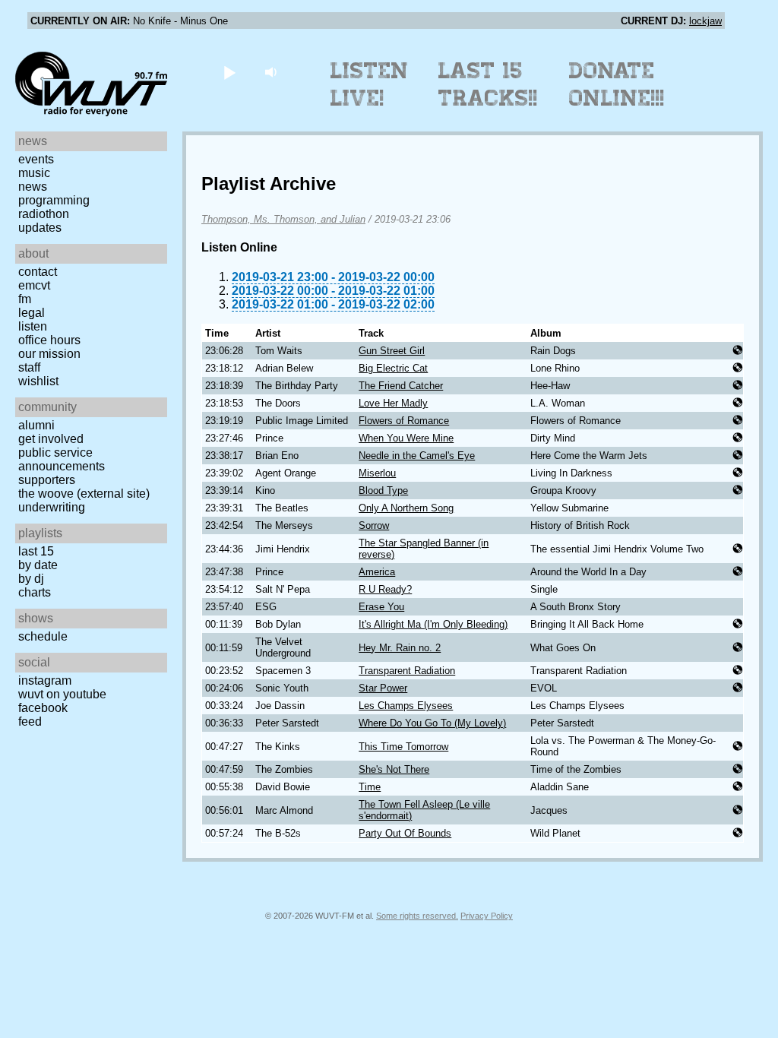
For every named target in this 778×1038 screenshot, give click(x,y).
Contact (37, 271)
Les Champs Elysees (406, 705)
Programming (54, 200)
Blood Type (383, 490)
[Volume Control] (272, 72)
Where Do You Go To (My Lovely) (432, 723)
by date (38, 565)
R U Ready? (385, 589)
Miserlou (377, 473)
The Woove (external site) (84, 493)
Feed (30, 721)
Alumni (36, 425)
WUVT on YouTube (62, 694)
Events (36, 159)
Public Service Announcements (61, 459)
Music (34, 172)
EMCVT (34, 285)
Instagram (44, 680)
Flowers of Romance (404, 420)
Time (370, 787)
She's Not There (394, 769)
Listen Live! (369, 84)
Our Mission (49, 353)
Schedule (43, 636)
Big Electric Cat (393, 368)
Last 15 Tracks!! (488, 84)
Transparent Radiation (407, 670)
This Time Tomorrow (403, 746)
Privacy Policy (486, 915)
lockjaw (705, 21)
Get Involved (51, 438)
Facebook (43, 707)
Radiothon (43, 213)
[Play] (229, 72)
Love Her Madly (393, 403)
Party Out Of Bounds (405, 833)
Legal (31, 312)
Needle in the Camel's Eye (417, 455)
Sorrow (374, 525)
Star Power (383, 688)
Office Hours (49, 340)
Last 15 (36, 551)
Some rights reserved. (417, 915)
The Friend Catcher (401, 385)
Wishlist (38, 381)
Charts (34, 592)
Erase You (381, 606)
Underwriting (51, 507)
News (32, 186)
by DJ (31, 578)
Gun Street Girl (392, 350)
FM (24, 299)
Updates (40, 227)
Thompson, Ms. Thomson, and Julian (283, 219)
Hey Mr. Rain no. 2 (400, 647)
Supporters (46, 479)
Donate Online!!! (617, 84)
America (377, 572)
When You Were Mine (406, 438)
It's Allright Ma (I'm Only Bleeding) (433, 624)
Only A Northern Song (406, 508)
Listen (32, 326)
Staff (29, 367)
